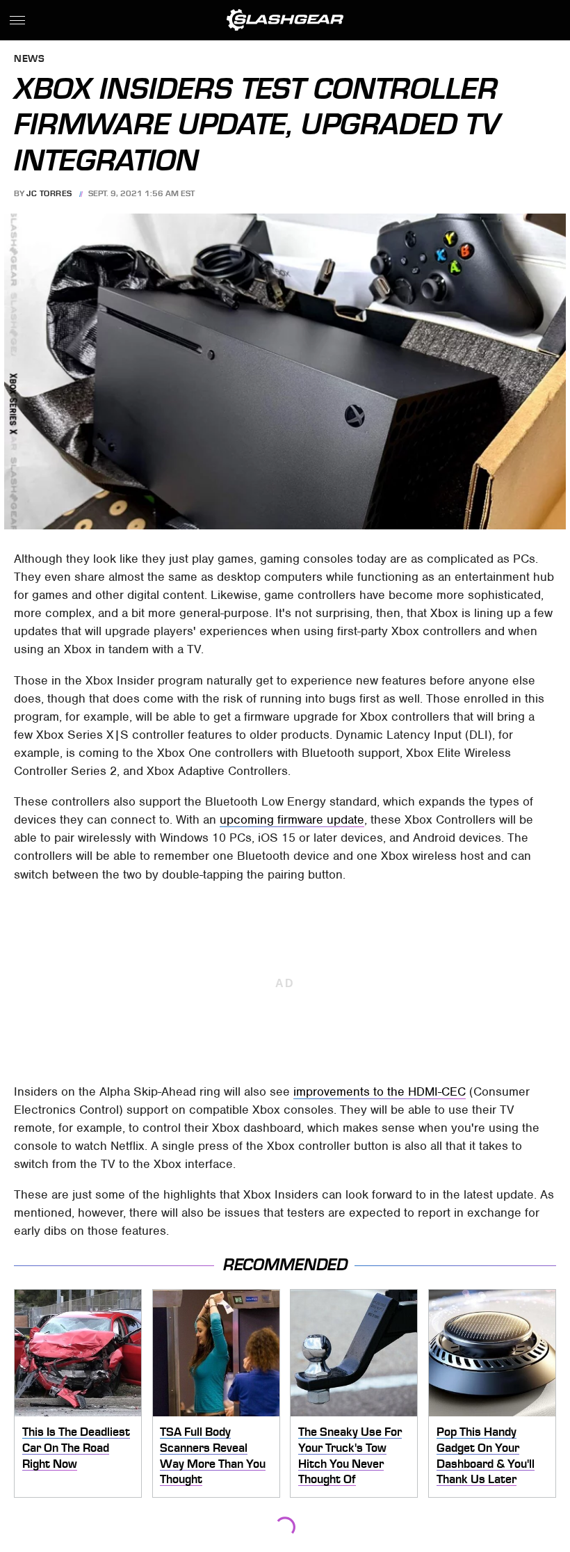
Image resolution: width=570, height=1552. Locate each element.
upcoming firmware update (292, 819)
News (29, 59)
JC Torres (49, 193)
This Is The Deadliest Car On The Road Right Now (76, 1447)
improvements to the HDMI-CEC (379, 1091)
